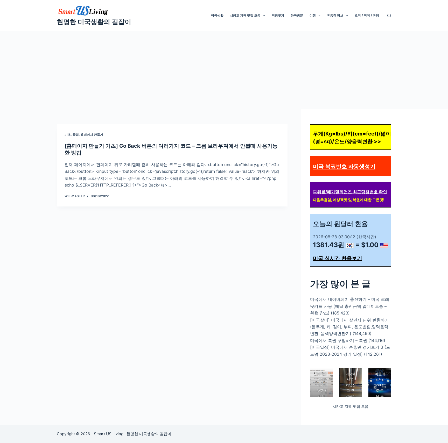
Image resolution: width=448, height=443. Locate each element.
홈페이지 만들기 (92, 135)
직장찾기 (278, 15)
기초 (68, 135)
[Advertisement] (224, 70)
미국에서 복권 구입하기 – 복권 (338, 340)
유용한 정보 (335, 15)
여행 (313, 15)
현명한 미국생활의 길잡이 (94, 22)
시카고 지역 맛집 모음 (245, 15)
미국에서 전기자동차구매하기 (321, 385)
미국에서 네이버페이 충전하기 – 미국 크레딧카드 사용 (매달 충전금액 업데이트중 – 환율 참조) (349, 306)
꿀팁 (76, 135)
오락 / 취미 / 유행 (367, 15)
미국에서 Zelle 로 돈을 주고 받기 (380, 390)
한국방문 (297, 15)
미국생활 (217, 15)
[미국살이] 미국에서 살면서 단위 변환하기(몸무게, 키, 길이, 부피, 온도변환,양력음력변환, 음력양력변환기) (349, 326)
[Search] (389, 16)
